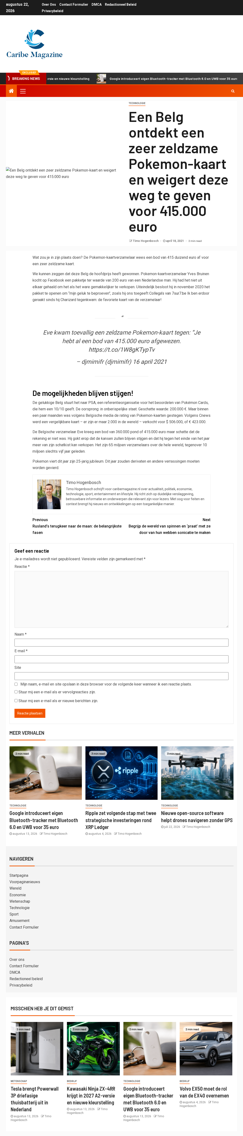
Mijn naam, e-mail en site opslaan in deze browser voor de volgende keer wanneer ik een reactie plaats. (106, 684)
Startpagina (18, 875)
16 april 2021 (150, 361)
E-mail (21, 651)
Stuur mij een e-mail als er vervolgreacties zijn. (57, 692)
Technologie (137, 103)
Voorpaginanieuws (24, 882)
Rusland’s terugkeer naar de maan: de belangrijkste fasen (77, 526)
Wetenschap (19, 901)
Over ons (49, 4)
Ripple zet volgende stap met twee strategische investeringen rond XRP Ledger (120, 820)
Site (17, 667)
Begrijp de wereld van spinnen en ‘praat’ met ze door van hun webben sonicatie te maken (169, 526)
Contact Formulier (73, 4)
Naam (20, 634)
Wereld (15, 888)
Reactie (22, 566)
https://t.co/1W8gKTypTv (121, 349)
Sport (14, 914)
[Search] (233, 91)
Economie (17, 895)
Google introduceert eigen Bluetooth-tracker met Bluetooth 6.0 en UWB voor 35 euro (152, 79)
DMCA (97, 4)
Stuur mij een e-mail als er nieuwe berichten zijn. (58, 701)
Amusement (19, 920)
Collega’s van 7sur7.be (167, 293)
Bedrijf (72, 1081)
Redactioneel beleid (120, 4)
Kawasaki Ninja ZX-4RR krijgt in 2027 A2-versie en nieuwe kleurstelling (91, 1095)
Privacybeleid (52, 11)
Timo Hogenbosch (146, 241)
